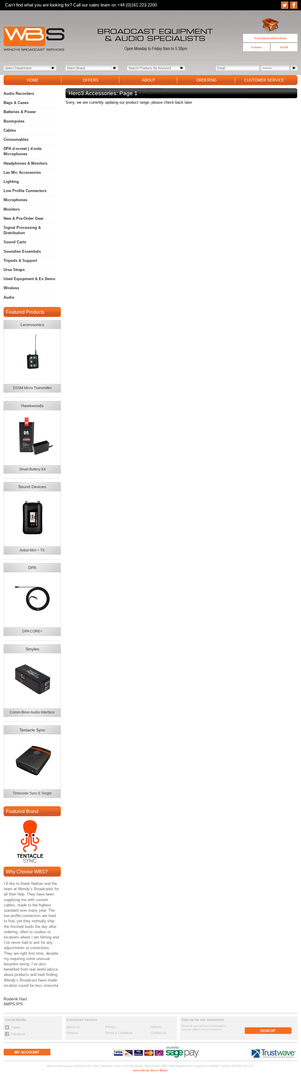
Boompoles (14, 121)
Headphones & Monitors (25, 163)
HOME (33, 80)
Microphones (15, 200)
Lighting (11, 181)
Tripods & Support (20, 260)
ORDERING (206, 80)
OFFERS (90, 80)
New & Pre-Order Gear (24, 218)
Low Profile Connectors (25, 191)
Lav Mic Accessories (22, 172)
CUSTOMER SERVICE (264, 80)
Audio (9, 297)
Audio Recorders (19, 93)
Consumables (16, 139)
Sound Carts (15, 242)
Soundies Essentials (22, 251)
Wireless (11, 288)
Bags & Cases (16, 102)
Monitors (12, 209)
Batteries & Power (20, 112)
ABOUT (148, 80)
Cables (10, 130)
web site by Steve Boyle (150, 1070)
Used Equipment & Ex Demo (29, 279)
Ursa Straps (14, 269)
